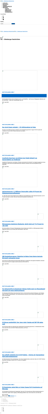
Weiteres (5, 7)
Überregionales (7, 6)
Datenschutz (8, 12)
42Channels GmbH (12, 403)
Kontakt (4, 399)
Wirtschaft (8, 9)
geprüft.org (19, 405)
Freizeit (5, 5)
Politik (7, 8)
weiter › (13, 395)
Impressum (8, 10)
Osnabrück (10, 405)
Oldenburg (14, 405)
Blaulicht (5, 4)
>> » (15, 395)
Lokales (5, 3)
